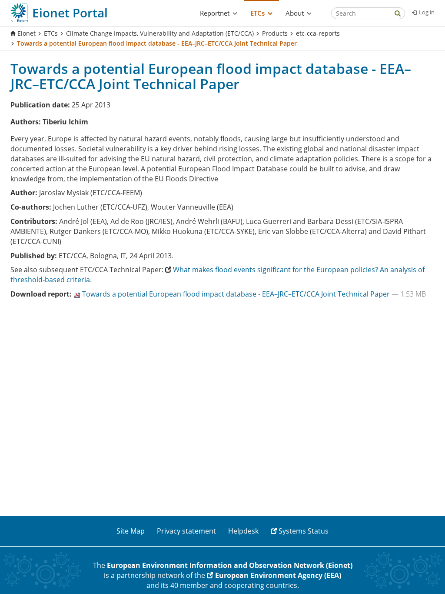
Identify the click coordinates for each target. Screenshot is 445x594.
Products (275, 33)
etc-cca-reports (318, 33)
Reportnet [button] (214, 13)
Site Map (130, 531)
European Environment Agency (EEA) (278, 575)
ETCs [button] (257, 13)
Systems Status (304, 531)
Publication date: (40, 105)
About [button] (295, 13)
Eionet (26, 33)
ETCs (51, 33)
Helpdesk (243, 531)
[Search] (398, 14)
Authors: (25, 122)
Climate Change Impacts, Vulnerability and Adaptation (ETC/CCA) (160, 33)
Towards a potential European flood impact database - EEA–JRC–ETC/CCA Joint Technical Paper (237, 294)
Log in (427, 12)
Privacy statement (186, 531)
